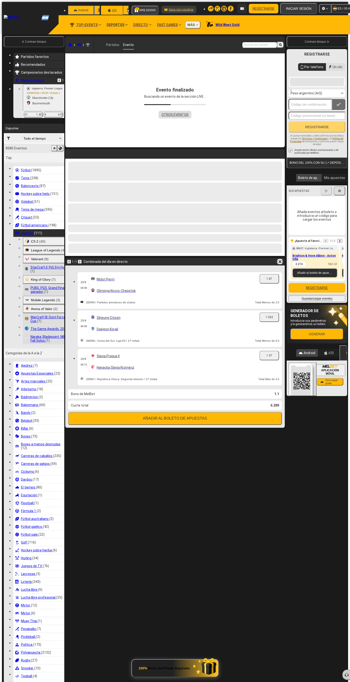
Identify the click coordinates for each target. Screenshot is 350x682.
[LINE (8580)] (70, 45)
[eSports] (79, 45)
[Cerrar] (343, 391)
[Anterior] (59, 80)
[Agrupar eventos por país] (60, 148)
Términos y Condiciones (315, 176)
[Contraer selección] (54, 148)
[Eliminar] (280, 153)
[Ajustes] (325, 8)
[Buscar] (280, 45)
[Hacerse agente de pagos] (242, 8)
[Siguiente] (81, 153)
